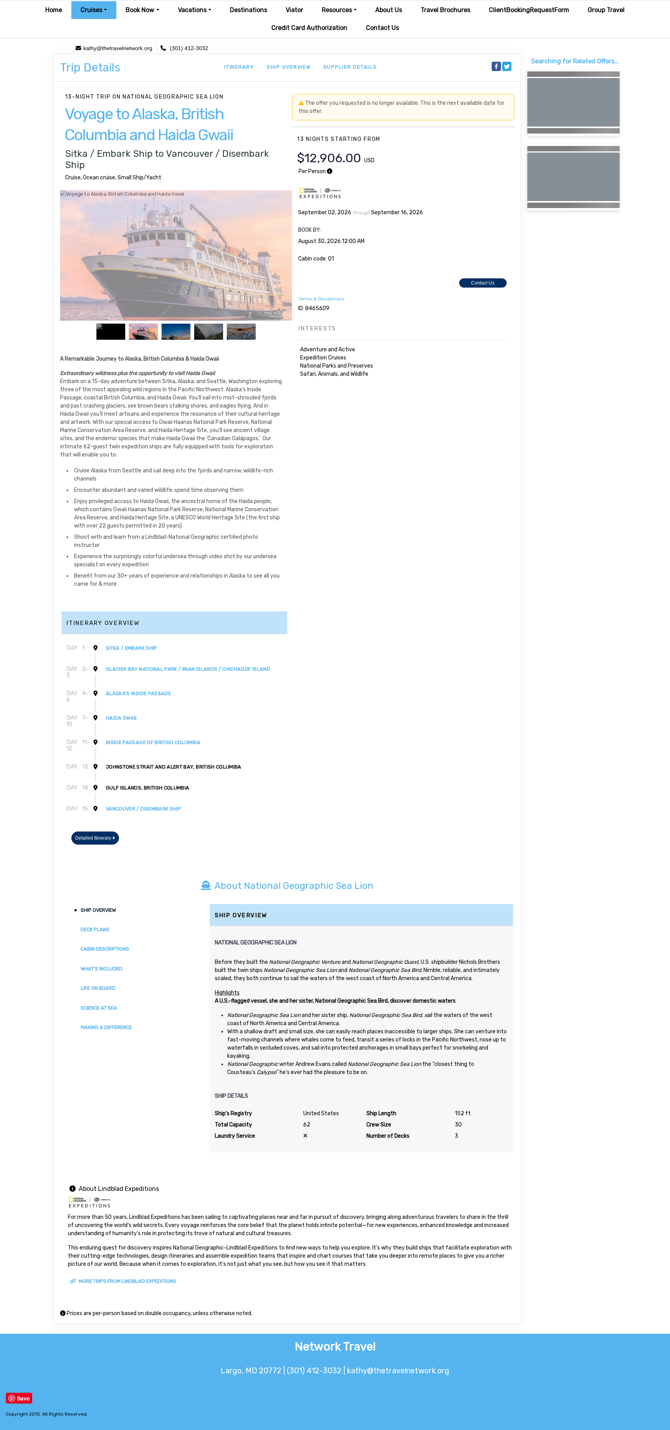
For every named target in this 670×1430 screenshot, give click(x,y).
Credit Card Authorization (309, 27)
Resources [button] (337, 10)
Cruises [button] (91, 10)
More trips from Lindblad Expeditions (127, 1281)
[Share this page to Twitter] (506, 66)
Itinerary (239, 67)
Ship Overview (289, 67)
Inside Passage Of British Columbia (153, 742)
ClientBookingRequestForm (529, 10)
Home (53, 10)
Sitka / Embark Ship (131, 648)
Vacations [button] (192, 10)
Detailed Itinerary (93, 838)
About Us (388, 10)
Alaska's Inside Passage (138, 693)
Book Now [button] (140, 10)
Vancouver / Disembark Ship (143, 809)
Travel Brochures (445, 10)
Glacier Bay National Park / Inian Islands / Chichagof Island (188, 669)
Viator (294, 10)
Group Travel (606, 10)
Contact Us (382, 27)
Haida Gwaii (121, 718)
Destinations (248, 10)
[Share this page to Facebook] (496, 66)
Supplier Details (350, 67)
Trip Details (90, 68)
